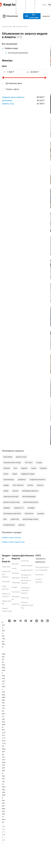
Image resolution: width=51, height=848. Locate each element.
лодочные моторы (10, 496)
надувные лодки (27, 474)
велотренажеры (29, 496)
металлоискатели (31, 502)
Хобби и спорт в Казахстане (13, 542)
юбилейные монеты (30, 491)
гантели (6, 468)
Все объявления (9, 44)
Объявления (12, 16)
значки (15, 491)
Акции (14, 587)
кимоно (24, 468)
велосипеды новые (30, 519)
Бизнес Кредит (27, 565)
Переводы (16, 582)
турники (43, 468)
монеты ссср (8, 104)
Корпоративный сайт (3, 834)
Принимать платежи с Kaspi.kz (25, 590)
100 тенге (28, 462)
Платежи (15, 573)
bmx (15, 468)
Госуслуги (16, 592)
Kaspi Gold (6, 567)
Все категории (33, 16)
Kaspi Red (6, 581)
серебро (6, 508)
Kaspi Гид (15, 604)
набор (5, 491)
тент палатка (18, 485)
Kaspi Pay (25, 561)
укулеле (40, 513)
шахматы (22, 479)
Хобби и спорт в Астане (11, 538)
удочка (21, 525)
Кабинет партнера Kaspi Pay (27, 605)
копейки (31, 508)
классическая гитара (12, 462)
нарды (6, 485)
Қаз (44, 4)
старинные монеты (37, 479)
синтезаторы (8, 479)
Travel (14, 568)
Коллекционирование (18, 53)
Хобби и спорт (11, 48)
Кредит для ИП (27, 570)
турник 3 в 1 (19, 508)
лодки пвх (15, 519)
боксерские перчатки (12, 513)
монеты (40, 485)
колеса (30, 485)
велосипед (7, 100)
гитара (39, 462)
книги (5, 474)
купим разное (9, 525)
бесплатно (29, 513)
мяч (5, 519)
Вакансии (39, 575)
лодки (14, 474)
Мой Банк (16, 578)
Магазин (15, 564)
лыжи (33, 468)
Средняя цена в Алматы (13, 97)
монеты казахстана (11, 502)
